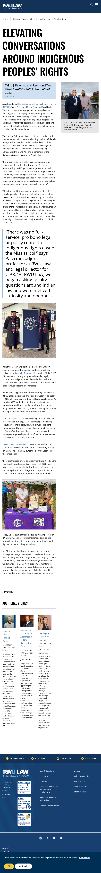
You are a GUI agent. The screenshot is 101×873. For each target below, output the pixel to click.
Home (5, 19)
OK (9, 866)
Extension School (80, 792)
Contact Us (44, 776)
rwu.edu (77, 771)
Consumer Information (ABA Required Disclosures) (49, 789)
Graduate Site (79, 781)
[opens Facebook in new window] (40, 838)
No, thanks (23, 866)
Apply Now (65, 758)
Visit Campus (41, 758)
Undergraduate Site (81, 776)
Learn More (84, 858)
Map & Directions (47, 771)
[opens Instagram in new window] (60, 838)
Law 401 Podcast (80, 786)
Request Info (16, 758)
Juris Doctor (9, 96)
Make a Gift (90, 758)
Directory (43, 781)
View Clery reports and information (49, 798)
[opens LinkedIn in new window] (54, 838)
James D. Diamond (23, 373)
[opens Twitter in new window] (47, 838)
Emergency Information (49, 805)
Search (91, 4)
